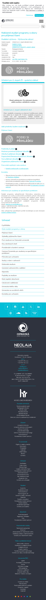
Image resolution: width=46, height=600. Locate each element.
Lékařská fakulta (23, 413)
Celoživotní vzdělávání (10, 283)
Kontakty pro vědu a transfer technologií (23, 552)
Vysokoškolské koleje (23, 431)
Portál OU (23, 488)
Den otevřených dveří (23, 476)
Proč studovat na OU (23, 474)
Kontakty (23, 455)
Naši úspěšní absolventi (10, 279)
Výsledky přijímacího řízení (11, 236)
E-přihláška (6, 225)
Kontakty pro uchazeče (10, 294)
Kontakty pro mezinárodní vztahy (23, 535)
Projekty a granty (23, 549)
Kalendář (23, 450)
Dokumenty (23, 446)
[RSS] (26, 313)
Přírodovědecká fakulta (23, 415)
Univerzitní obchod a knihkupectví (23, 427)
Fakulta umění (23, 410)
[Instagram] (15, 307)
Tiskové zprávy (23, 583)
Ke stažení (23, 589)
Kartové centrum (23, 434)
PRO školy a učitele (23, 566)
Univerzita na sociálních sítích (12, 290)
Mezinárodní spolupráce (23, 528)
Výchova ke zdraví (17, 45)
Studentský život (23, 478)
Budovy (23, 453)
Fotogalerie (23, 448)
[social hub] (34, 313)
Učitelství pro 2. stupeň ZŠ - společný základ (23, 47)
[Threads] (10, 313)
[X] (30, 307)
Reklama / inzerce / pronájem (23, 573)
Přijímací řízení (7, 233)
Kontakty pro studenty (23, 506)
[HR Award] (23, 395)
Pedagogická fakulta (23, 408)
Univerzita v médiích (23, 587)
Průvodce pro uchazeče (10, 257)
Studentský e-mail (23, 490)
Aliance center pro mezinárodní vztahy (23, 532)
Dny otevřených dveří (9, 244)
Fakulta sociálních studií (23, 406)
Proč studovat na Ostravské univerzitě (15, 240)
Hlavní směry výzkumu (23, 543)
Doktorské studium (8, 264)
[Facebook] (7, 307)
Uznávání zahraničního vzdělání (13, 268)
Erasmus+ (23, 530)
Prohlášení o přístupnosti (23, 562)
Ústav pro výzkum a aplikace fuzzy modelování (23, 417)
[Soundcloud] (18, 313)
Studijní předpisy (23, 503)
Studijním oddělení (13, 177)
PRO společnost (23, 568)
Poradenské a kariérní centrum (13, 247)
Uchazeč (6, 220)
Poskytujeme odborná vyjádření (23, 585)
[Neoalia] (23, 345)
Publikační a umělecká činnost (23, 545)
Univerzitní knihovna (23, 425)
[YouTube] (23, 307)
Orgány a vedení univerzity (23, 444)
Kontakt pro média (23, 582)
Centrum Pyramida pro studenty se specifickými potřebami (19, 252)
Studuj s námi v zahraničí (11, 260)
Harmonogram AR (23, 493)
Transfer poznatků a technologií (23, 551)
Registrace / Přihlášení (23, 516)
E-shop (23, 564)
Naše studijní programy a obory (13, 229)
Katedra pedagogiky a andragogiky (17, 168)
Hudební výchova (16, 44)
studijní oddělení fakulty (8, 212)
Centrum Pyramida (35, 181)
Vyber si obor (23, 465)
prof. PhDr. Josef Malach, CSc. (19, 59)
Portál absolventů (23, 514)
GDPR (23, 561)
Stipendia (5, 272)
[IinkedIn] (38, 307)
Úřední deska (23, 452)
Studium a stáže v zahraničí (23, 495)
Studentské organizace (23, 504)
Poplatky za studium (9, 275)
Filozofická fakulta (23, 411)
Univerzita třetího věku (10, 286)
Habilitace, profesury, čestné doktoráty (23, 533)
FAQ (23, 518)
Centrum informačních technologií (23, 432)
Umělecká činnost (23, 547)
